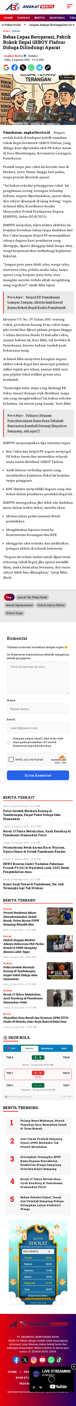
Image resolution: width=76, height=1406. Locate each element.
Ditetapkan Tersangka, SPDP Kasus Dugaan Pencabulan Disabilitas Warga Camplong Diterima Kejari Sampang (40, 1163)
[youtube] (43, 1362)
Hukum (16, 31)
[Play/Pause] (34, 1387)
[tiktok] (59, 1362)
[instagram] (34, 1362)
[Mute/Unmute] (41, 1387)
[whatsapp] (51, 1362)
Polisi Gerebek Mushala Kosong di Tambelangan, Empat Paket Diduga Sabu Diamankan (20, 973)
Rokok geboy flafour (51, 605)
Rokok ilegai (14, 613)
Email (11, 719)
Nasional (57, 17)
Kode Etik (23, 1377)
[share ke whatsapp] (32, 69)
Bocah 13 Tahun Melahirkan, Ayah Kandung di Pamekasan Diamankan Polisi (23, 998)
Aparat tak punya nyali (32, 597)
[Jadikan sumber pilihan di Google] (7, 69)
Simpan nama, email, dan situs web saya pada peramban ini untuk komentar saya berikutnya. (38, 742)
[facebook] (17, 1362)
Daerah (23, 17)
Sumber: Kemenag (38, 1303)
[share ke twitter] (24, 69)
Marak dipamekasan (19, 605)
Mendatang (47, 1048)
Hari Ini (29, 1048)
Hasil (63, 1048)
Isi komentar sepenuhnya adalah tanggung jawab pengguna (38, 656)
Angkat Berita (13, 55)
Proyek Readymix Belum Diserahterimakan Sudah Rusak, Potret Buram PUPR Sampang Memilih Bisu (21, 918)
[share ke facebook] (15, 69)
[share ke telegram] (40, 69)
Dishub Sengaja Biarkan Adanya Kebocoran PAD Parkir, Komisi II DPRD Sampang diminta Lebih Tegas (23, 946)
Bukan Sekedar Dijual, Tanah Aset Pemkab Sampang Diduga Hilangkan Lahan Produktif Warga (42, 1203)
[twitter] (25, 1362)
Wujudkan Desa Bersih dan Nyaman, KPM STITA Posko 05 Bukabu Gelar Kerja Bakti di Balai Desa (35, 1019)
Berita (39, 17)
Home (8, 17)
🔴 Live (11, 1048)
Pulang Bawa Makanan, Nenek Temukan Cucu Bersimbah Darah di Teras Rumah (43, 1124)
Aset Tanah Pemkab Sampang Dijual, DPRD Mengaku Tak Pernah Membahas (41, 1143)
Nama (11, 700)
